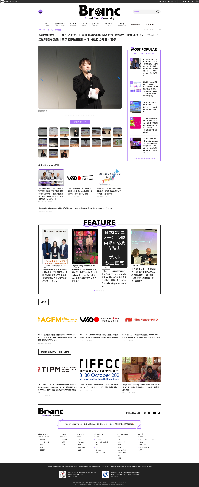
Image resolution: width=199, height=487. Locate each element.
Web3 (120, 447)
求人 (141, 450)
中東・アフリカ (100, 453)
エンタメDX (122, 450)
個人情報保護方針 (83, 466)
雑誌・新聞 (81, 447)
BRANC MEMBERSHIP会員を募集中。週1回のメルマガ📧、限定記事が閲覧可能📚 (99, 424)
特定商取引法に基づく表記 (124, 466)
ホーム (47, 24)
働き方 (122, 24)
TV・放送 (81, 442)
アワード (98, 439)
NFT (119, 445)
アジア (98, 447)
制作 (41, 445)
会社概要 (134, 466)
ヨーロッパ (99, 450)
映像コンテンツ (60, 24)
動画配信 (42, 450)
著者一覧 (50, 466)
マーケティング (44, 442)
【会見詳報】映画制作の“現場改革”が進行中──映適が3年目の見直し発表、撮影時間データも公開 (75, 209)
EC (119, 455)
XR (119, 439)
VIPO (43, 302)
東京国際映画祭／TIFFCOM (55, 351)
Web (79, 445)
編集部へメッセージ (58, 466)
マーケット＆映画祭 (102, 442)
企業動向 (64, 439)
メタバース (121, 442)
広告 (79, 450)
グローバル (95, 24)
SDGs (141, 442)
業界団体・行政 (144, 447)
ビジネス (73, 24)
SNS (79, 439)
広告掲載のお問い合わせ (71, 466)
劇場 (41, 447)
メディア (84, 24)
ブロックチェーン (123, 453)
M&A (63, 445)
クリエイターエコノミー (147, 439)
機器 (119, 458)
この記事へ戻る (80, 122)
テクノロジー (109, 24)
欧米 (97, 445)
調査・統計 (143, 445)
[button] (50, 79)
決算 (63, 442)
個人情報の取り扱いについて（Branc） (99, 466)
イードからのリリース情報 (145, 466)
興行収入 (42, 439)
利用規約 (113, 466)
